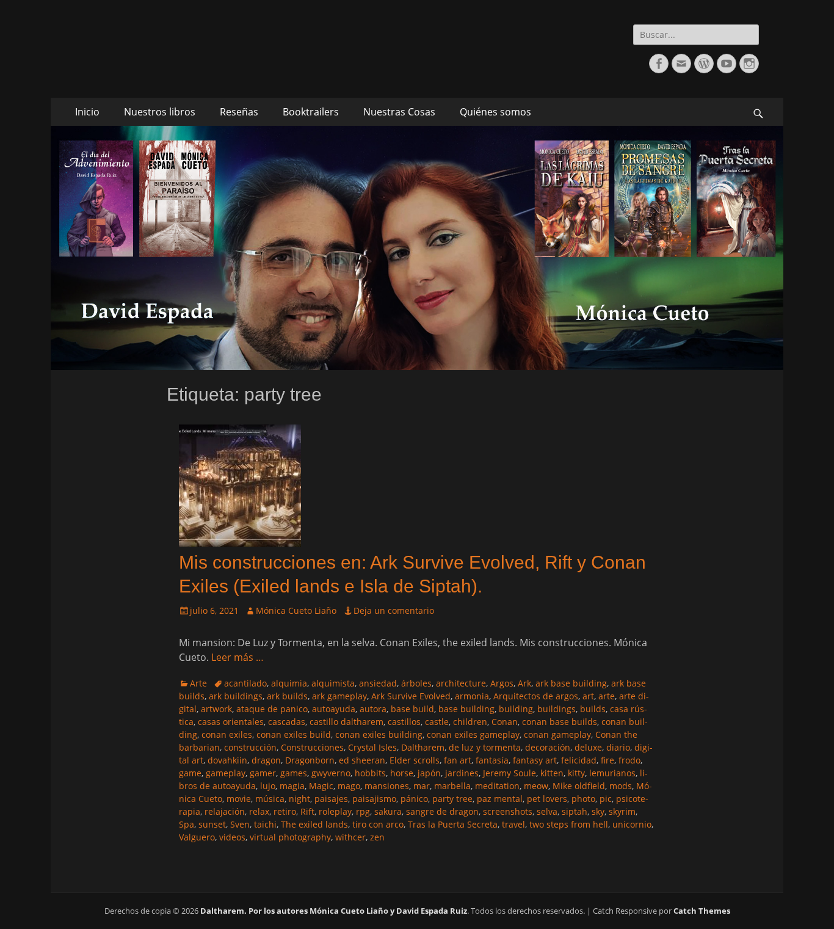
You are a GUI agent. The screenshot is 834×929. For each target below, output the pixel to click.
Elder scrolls (415, 760)
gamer (263, 773)
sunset (212, 824)
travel (513, 824)
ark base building (571, 683)
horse (401, 773)
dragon (266, 760)
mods (620, 786)
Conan (504, 721)
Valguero (197, 837)
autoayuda (333, 709)
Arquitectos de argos (535, 696)
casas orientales (231, 721)
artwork (216, 709)
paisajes (331, 798)
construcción (250, 747)
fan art (457, 760)
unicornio (631, 824)
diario (618, 747)
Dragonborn (310, 760)
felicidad (578, 760)
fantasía (492, 760)
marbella (452, 786)
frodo (629, 760)
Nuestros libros (159, 111)
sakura (388, 811)
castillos (404, 721)
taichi (265, 824)
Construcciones (312, 747)
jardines (462, 773)
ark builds (287, 696)
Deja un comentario (394, 610)
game (190, 773)
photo (583, 798)
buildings (556, 709)
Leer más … (237, 657)
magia (292, 786)
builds (593, 709)
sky (598, 811)
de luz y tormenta (485, 747)
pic (606, 798)
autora (373, 709)
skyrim (622, 811)
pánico (414, 798)
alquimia (289, 683)
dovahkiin (227, 760)
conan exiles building (378, 734)
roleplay (335, 811)
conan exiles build (293, 734)
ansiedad (378, 683)
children (470, 721)
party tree (452, 798)
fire (607, 760)
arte (606, 696)
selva (547, 811)
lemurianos (612, 773)
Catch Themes (701, 910)
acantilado (245, 683)
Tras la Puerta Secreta (453, 824)
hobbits (370, 773)
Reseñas (239, 111)
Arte (198, 683)
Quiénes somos (495, 111)
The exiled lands (314, 824)
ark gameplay (339, 696)
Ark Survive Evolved (411, 696)
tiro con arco (378, 824)
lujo (267, 786)
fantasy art (535, 760)
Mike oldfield (579, 786)
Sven (240, 824)
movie (239, 798)
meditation (497, 786)
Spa (186, 824)
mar (421, 786)
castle (437, 721)
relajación (225, 811)
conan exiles (226, 734)
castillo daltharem (346, 721)
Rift (307, 811)
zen (377, 837)
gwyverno (330, 773)
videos (232, 837)
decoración (547, 747)
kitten (552, 773)
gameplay (225, 773)
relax (259, 811)
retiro (285, 811)
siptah (574, 811)
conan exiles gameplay (473, 734)
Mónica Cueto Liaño (296, 610)
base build (412, 709)
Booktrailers (311, 111)
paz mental (500, 798)
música (270, 798)
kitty (576, 773)
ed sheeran (362, 760)
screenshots (507, 811)
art (588, 696)
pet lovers (547, 798)
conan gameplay (557, 734)
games (293, 773)
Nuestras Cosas (399, 111)
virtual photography (290, 837)
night (299, 798)
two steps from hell (568, 824)
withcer (350, 837)
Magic (321, 786)
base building (466, 709)
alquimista (333, 683)
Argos (501, 683)
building (516, 709)
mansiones (386, 786)
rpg (363, 811)
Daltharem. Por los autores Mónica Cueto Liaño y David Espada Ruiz (333, 910)
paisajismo (374, 798)
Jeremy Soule (509, 773)
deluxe (588, 747)
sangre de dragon (442, 811)
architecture (461, 683)
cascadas (286, 721)
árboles (416, 683)
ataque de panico (272, 709)
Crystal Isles (372, 747)
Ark (524, 683)
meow (536, 786)
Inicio (87, 111)
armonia (472, 696)
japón (429, 773)
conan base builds (559, 721)
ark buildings (236, 696)
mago (349, 786)
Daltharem (422, 747)
